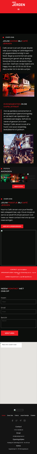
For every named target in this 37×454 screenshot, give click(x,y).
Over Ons (10, 415)
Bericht (4, 318)
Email (3, 308)
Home (3, 415)
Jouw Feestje (24, 415)
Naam (3, 298)
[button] (18, 9)
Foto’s (17, 415)
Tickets (33, 415)
